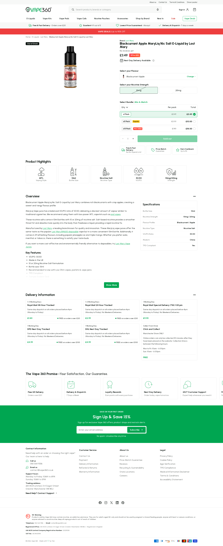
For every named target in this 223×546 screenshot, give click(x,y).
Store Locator (192, 2)
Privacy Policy (166, 456)
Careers (123, 475)
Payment (83, 460)
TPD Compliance (168, 468)
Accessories (122, 18)
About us (153, 2)
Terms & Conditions (176, 2)
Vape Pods (64, 18)
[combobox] (112, 10)
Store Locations (127, 472)
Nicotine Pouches (102, 18)
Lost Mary (44, 37)
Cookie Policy (166, 460)
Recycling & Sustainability (132, 468)
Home (28, 37)
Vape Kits (47, 18)
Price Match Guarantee (131, 460)
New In (160, 18)
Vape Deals (189, 18)
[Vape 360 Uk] (38, 9)
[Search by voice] (158, 9)
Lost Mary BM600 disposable (65, 231)
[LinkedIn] (117, 502)
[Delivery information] (153, 60)
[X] (111, 502)
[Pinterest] (123, 502)
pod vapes (116, 214)
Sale (173, 18)
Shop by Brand (142, 18)
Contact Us (163, 2)
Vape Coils (81, 18)
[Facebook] (100, 502)
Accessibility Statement (171, 479)
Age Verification (167, 464)
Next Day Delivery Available (137, 60)
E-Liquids (31, 18)
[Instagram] (106, 502)
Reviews (123, 464)
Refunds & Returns (88, 468)
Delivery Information (88, 464)
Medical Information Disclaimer (175, 472)
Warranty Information (89, 472)
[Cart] (194, 9)
